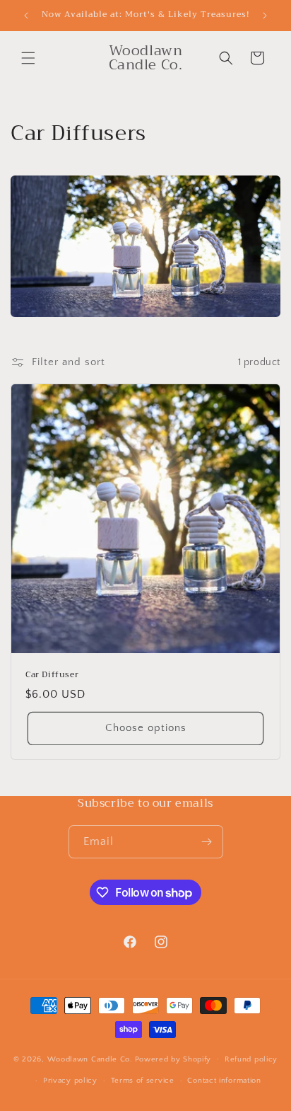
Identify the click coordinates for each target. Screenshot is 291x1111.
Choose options (145, 728)
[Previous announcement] (26, 15)
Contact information (224, 1080)
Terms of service (142, 1080)
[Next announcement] (264, 15)
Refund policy (251, 1059)
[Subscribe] (206, 841)
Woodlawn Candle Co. (90, 1058)
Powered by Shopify (173, 1058)
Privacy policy (70, 1080)
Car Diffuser (51, 675)
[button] (28, 58)
